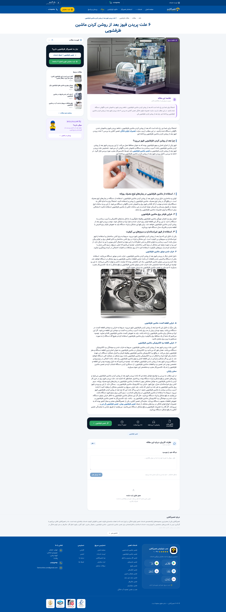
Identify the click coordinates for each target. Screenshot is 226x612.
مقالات (134, 18)
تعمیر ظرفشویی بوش (128, 404)
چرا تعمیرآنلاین (100, 558)
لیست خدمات (173, 3)
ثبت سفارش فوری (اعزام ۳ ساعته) (63, 61)
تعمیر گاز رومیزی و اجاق (129, 558)
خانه (140, 18)
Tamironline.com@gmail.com (47, 568)
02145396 (54, 563)
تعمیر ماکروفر (132, 581)
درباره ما (81, 558)
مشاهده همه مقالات (66, 113)
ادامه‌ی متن (114, 533)
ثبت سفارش (101, 562)
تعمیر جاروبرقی (132, 562)
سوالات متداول (100, 566)
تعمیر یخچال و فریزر (130, 574)
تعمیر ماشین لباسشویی (129, 550)
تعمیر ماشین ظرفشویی (141, 151)
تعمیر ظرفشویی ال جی (109, 404)
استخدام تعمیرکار (126, 9)
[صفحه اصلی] (173, 9)
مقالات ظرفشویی (124, 18)
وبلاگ (102, 9)
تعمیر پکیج (133, 566)
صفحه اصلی (149, 9)
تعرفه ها (81, 562)
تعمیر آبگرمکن (132, 570)
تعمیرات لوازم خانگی (128, 131)
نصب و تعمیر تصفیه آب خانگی (127, 589)
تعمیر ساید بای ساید (130, 578)
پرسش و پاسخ (92, 9)
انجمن (82, 554)
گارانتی (82, 550)
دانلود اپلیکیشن (112, 9)
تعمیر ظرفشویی (133, 434)
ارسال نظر (95, 475)
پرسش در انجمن (66, 135)
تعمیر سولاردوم (132, 585)
